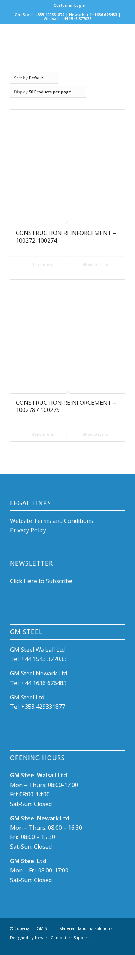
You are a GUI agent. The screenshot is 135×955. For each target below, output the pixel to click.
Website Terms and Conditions (52, 521)
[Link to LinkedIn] (108, 946)
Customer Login (69, 5)
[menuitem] (69, 5)
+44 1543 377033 (44, 659)
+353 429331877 (43, 707)
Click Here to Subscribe (41, 581)
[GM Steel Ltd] (56, 38)
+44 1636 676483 (44, 683)
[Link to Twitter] (119, 946)
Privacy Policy (28, 530)
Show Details (94, 264)
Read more (42, 264)
